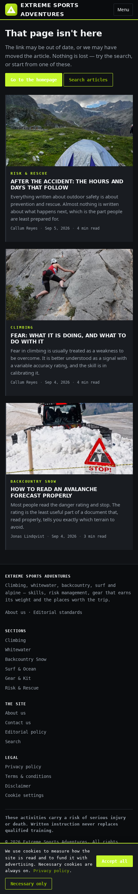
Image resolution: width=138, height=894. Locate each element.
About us (15, 612)
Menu (123, 9)
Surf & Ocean (20, 668)
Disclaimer (18, 786)
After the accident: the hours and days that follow (67, 184)
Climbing (15, 640)
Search (13, 741)
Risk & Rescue (22, 687)
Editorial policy (25, 731)
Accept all (114, 861)
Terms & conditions (28, 776)
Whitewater (18, 649)
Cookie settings (24, 795)
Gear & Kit (18, 678)
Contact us (18, 722)
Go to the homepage (34, 79)
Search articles (88, 79)
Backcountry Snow (25, 659)
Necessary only (29, 883)
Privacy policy (23, 766)
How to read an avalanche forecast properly (54, 492)
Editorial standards (57, 612)
